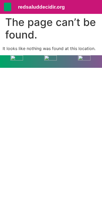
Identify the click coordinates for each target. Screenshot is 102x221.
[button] (7, 7)
